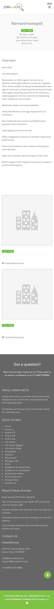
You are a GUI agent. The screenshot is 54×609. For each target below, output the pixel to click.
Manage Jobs (11, 461)
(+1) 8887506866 (40, 375)
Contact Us (10, 483)
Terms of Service (13, 476)
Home (8, 426)
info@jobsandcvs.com (13, 558)
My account (11, 458)
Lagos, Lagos (28, 34)
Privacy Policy (11, 480)
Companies (10, 451)
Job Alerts (10, 442)
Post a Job (10, 435)
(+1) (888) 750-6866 (12, 567)
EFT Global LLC (41, 599)
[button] (47, 575)
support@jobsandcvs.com (15, 561)
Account (9, 454)
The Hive (28, 43)
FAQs (7, 464)
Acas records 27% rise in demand (18, 497)
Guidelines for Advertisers (17, 467)
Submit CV (10, 432)
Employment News (14, 473)
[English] (51, 3)
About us (9, 429)
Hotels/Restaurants (14, 263)
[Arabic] (48, 3)
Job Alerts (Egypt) (14, 445)
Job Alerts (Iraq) (13, 448)
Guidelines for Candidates (17, 470)
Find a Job (10, 439)
